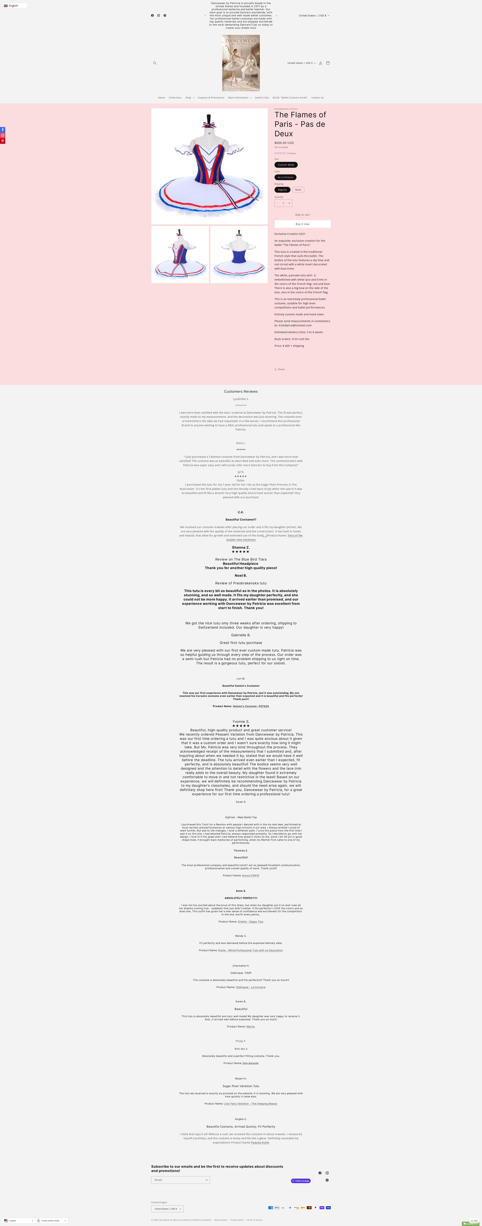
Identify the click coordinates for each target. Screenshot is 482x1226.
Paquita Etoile (260, 1142)
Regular (282, 189)
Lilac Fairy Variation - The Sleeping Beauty (250, 1103)
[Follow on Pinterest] (2, 141)
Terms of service (254, 1220)
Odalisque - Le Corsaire (250, 987)
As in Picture (285, 177)
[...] (265, 535)
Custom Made (286, 164)
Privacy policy (237, 1220)
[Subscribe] (206, 1180)
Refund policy (220, 1220)
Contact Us (472, 1224)
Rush (298, 189)
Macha (251, 1026)
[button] (154, 63)
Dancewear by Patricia (169, 1220)
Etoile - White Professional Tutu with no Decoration (250, 950)
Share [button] (281, 369)
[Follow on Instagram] (2, 135)
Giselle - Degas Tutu (250, 921)
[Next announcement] (276, 15)
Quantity (279, 196)
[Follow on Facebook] (2, 130)
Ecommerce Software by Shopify (196, 1220)
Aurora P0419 (250, 875)
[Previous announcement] (205, 15)
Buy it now (303, 224)
